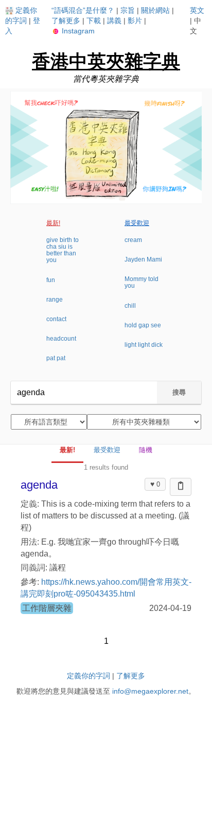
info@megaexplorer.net (150, 691)
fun (50, 280)
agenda (39, 484)
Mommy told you (141, 282)
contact (56, 319)
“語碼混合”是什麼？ (82, 10)
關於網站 (155, 10)
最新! (53, 223)
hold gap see (143, 325)
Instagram (77, 31)
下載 (93, 20)
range (54, 299)
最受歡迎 (137, 223)
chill (130, 305)
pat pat (55, 358)
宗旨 (127, 10)
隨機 (145, 450)
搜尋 (179, 392)
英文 (197, 10)
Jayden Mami (143, 259)
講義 (114, 20)
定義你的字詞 (88, 676)
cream (133, 240)
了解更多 (65, 20)
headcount (61, 338)
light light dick (144, 344)
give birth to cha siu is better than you (62, 250)
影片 (135, 20)
